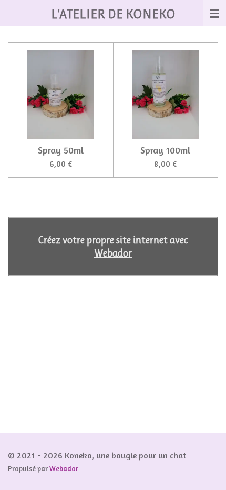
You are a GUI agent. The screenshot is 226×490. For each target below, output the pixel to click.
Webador (113, 253)
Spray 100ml (165, 150)
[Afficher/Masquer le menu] (214, 13)
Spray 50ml (61, 150)
